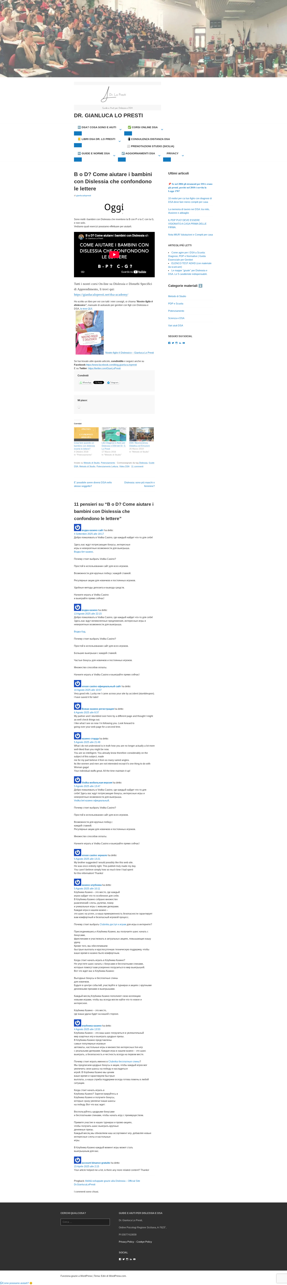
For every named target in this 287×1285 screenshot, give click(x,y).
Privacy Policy (126, 1242)
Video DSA (124, 466)
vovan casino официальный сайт (101, 686)
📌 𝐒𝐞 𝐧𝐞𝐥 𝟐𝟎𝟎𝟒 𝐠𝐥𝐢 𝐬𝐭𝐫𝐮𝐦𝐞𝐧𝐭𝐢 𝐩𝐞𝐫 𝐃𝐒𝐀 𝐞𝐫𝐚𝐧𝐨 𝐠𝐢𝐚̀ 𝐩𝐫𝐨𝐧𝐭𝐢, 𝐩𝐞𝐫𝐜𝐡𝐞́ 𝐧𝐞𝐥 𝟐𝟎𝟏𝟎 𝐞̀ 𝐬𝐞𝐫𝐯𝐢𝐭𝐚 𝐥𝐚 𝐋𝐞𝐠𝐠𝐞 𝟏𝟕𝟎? (190, 187)
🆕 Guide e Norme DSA (94, 153)
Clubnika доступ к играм (113, 924)
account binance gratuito (96, 1163)
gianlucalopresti (83, 195)
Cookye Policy (144, 1242)
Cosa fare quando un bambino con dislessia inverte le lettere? (84, 446)
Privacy (172, 153)
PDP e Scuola (175, 303)
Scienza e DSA (176, 318)
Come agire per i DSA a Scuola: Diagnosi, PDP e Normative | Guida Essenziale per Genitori (187, 256)
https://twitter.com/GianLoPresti (104, 368)
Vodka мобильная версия (97, 782)
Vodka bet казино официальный (91, 800)
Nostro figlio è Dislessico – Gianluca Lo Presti (129, 352)
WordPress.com (117, 1276)
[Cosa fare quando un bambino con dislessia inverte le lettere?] (86, 434)
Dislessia (143, 463)
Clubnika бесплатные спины (124, 1061)
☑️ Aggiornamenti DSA (138, 153)
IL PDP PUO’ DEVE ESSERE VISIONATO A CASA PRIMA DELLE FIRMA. (187, 224)
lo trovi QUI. (86, 308)
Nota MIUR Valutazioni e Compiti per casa (190, 234)
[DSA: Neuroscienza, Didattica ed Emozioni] (141, 434)
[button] (16, 1283)
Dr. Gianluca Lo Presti (108, 115)
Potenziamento (108, 463)
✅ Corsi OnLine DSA (143, 127)
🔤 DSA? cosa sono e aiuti (97, 127)
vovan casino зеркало (94, 855)
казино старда (90, 738)
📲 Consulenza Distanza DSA (148, 139)
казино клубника (92, 885)
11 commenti (137, 466)
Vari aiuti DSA (175, 325)
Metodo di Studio (92, 463)
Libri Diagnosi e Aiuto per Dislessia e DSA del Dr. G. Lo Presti (114, 446)
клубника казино (92, 1025)
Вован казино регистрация (98, 709)
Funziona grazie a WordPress (76, 1276)
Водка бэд (79, 631)
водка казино (90, 610)
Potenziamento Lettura (107, 466)
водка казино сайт (93, 530)
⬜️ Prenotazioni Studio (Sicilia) (150, 146)
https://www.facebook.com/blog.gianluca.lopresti (111, 365)
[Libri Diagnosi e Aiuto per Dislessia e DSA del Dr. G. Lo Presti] (114, 434)
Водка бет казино (83, 552)
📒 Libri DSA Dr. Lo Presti (96, 139)
